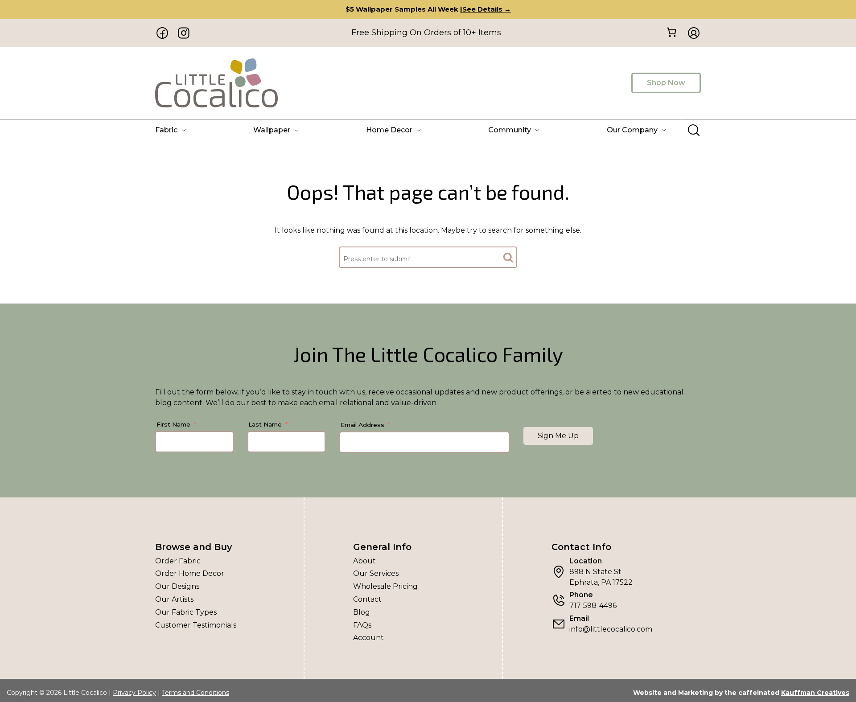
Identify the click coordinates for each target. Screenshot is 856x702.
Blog (361, 612)
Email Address (362, 424)
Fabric (166, 130)
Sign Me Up (558, 435)
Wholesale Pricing (385, 586)
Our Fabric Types (186, 612)
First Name (173, 424)
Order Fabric (178, 561)
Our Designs (177, 586)
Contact (367, 599)
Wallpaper (271, 130)
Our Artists (174, 599)
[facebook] (162, 33)
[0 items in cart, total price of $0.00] (671, 32)
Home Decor (389, 130)
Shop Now (666, 82)
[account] (691, 33)
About (364, 561)
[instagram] (184, 33)
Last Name (265, 424)
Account (368, 637)
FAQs (362, 625)
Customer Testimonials (195, 625)
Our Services (376, 573)
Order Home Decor (189, 573)
